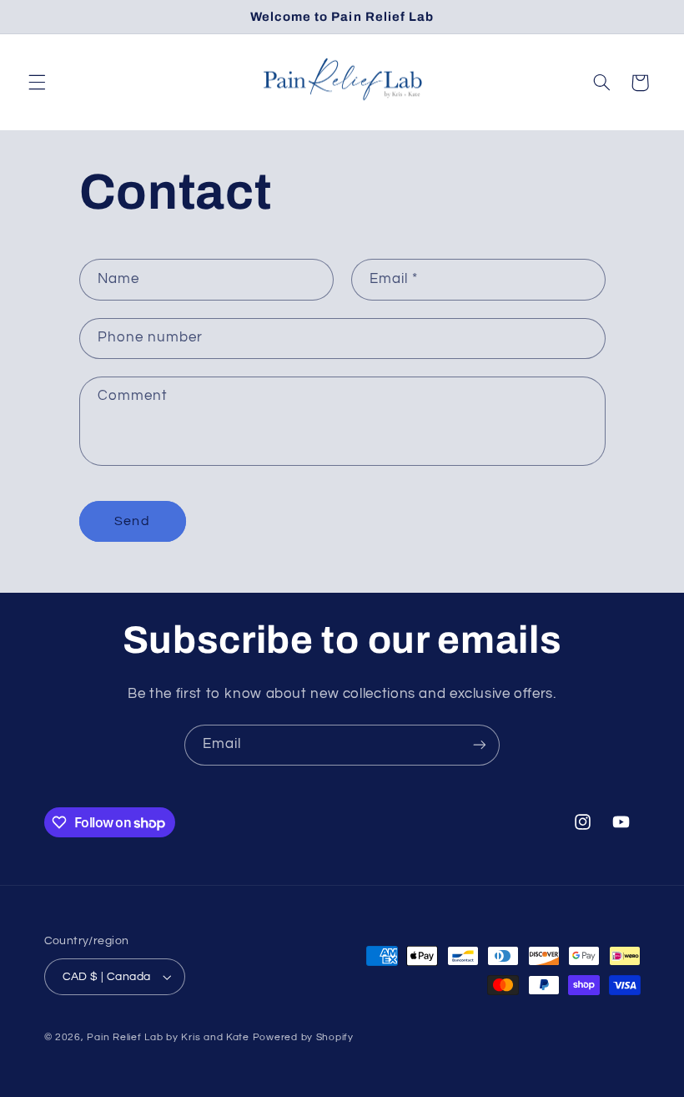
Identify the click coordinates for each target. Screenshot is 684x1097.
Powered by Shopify (303, 1037)
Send (131, 521)
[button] (37, 82)
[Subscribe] (479, 745)
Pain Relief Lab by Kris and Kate (168, 1037)
